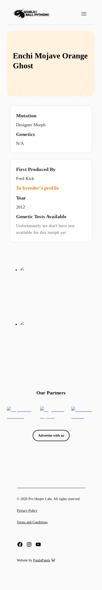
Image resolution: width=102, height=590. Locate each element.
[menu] (31, 14)
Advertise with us (51, 435)
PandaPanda (41, 560)
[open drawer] (83, 13)
